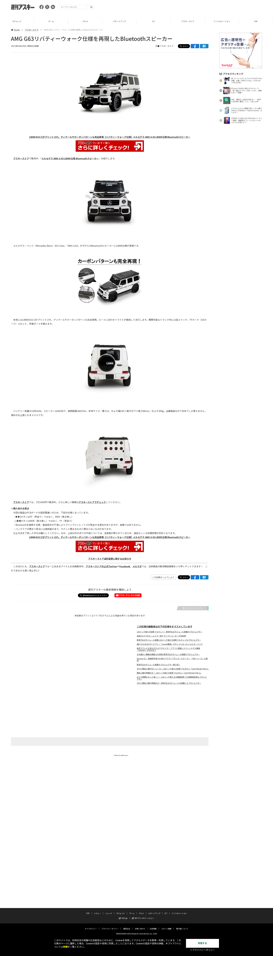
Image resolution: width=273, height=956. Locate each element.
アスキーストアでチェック (92, 502)
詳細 (65, 946)
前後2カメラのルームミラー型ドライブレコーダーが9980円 (161, 636)
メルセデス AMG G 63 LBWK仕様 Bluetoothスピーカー (70, 158)
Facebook (124, 566)
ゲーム (17, 21)
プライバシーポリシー (110, 928)
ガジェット (120, 913)
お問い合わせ (140, 928)
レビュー (256, 21)
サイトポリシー (91, 928)
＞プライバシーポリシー (202, 950)
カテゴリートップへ (194, 608)
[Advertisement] (210, 7)
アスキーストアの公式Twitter (101, 566)
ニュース (108, 913)
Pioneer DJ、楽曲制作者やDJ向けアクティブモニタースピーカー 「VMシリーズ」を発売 (172, 660)
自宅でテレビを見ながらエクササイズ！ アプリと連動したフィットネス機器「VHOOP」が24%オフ (168, 649)
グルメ (51, 21)
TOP (222, 21)
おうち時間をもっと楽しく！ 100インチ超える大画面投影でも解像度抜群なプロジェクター (172, 678)
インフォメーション (187, 21)
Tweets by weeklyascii (121, 755)
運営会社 (126, 928)
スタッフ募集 (166, 928)
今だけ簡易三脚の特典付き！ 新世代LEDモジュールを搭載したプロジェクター (169, 683)
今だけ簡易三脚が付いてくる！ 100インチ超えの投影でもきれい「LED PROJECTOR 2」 (173, 669)
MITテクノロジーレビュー (144, 918)
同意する (202, 943)
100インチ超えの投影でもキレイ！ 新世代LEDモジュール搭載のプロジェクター (169, 632)
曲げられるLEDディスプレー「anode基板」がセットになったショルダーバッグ (170, 644)
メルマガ (137, 566)
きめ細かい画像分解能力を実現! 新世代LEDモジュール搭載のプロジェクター (168, 654)
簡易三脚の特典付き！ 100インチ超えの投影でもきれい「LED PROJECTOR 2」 (169, 673)
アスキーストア (153, 21)
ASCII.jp (125, 918)
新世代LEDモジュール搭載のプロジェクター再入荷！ (158, 665)
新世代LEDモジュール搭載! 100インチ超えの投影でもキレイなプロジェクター (169, 640)
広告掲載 (153, 928)
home (17, 29)
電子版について (182, 928)
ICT (119, 21)
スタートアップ (85, 21)
